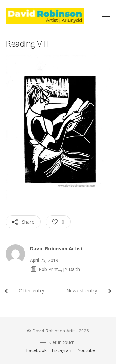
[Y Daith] (72, 269)
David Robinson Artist (56, 248)
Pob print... (50, 269)
